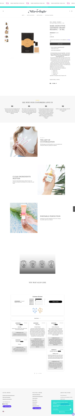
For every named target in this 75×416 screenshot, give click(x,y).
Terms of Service (35, 398)
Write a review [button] (55, 301)
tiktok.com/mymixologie (6, 397)
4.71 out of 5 (22, 301)
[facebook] (60, 412)
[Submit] (70, 409)
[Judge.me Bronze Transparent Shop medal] (40, 310)
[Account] (69, 11)
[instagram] (61, 412)
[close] (72, 401)
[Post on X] (51, 83)
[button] (52, 32)
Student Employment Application (38, 396)
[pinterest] (63, 412)
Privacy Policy (35, 400)
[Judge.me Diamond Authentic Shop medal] (35, 310)
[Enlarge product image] (29, 40)
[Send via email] (54, 83)
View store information (55, 50)
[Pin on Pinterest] (53, 83)
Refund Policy (35, 403)
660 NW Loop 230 (61, 47)
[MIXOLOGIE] (37, 11)
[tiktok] (64, 412)
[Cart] (71, 11)
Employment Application (36, 394)
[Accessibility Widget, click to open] (73, 414)
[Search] (3, 11)
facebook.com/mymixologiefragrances (8, 395)
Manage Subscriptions (36, 405)
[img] (18, 323)
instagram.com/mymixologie (7, 399)
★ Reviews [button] (74, 209)
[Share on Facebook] (50, 83)
